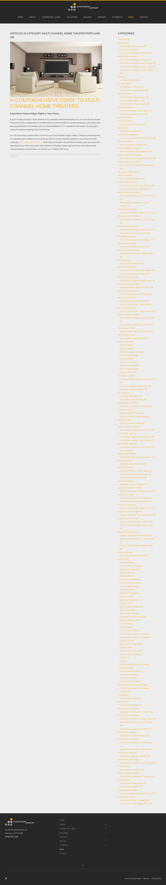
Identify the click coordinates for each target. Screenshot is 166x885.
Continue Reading (18, 161)
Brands (102, 17)
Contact (144, 17)
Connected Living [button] (51, 17)
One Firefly (136, 878)
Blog (131, 17)
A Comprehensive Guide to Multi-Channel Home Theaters (56, 103)
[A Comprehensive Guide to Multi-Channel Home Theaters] (56, 68)
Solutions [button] (72, 17)
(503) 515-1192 (11, 836)
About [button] (32, 17)
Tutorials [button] (117, 17)
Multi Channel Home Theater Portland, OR (61, 154)
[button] (83, 865)
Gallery (87, 17)
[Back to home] (83, 7)
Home (20, 17)
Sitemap (146, 878)
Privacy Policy (156, 878)
